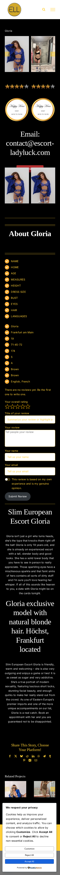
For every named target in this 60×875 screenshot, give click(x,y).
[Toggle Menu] (53, 9)
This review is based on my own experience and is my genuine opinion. (32, 484)
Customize (29, 849)
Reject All (29, 855)
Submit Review (17, 496)
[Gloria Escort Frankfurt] (43, 54)
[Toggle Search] (43, 9)
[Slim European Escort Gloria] (17, 54)
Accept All (29, 861)
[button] (7, 54)
